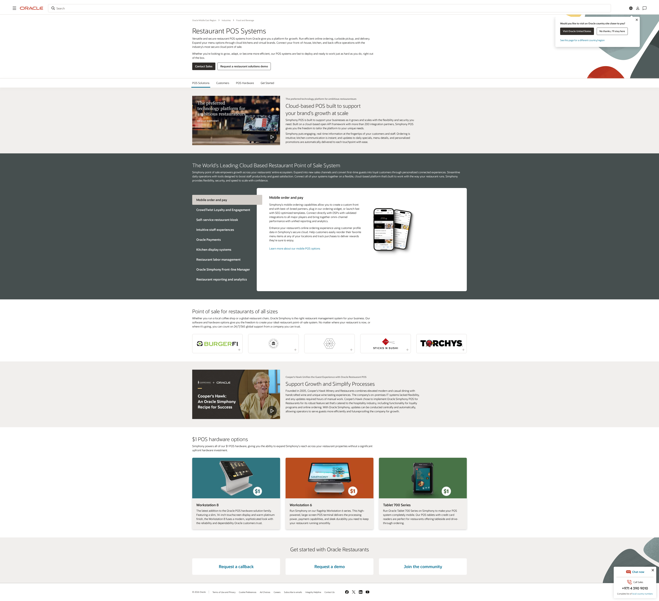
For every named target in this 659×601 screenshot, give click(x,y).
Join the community (423, 566)
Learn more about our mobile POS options (294, 248)
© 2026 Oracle (199, 592)
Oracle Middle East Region (204, 20)
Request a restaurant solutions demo (244, 66)
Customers (222, 83)
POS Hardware (245, 83)
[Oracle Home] (31, 8)
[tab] (224, 210)
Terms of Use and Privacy (223, 592)
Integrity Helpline (313, 592)
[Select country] (631, 8)
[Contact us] (645, 8)
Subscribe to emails (293, 592)
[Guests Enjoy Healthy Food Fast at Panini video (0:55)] (329, 343)
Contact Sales (203, 66)
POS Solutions (200, 83)
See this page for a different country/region (582, 40)
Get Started (267, 83)
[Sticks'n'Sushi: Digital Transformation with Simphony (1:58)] (385, 343)
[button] (14, 8)
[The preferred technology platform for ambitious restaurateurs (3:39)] (236, 120)
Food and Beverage (245, 20)
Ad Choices (265, 592)
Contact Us (330, 592)
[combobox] (329, 8)
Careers (277, 592)
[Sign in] (638, 8)
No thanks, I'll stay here (612, 31)
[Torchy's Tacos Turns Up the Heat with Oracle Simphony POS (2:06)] (441, 343)
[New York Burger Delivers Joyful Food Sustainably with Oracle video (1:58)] (273, 343)
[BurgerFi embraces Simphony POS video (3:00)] (217, 343)
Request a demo (329, 566)
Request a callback (236, 566)
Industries (226, 20)
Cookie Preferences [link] (247, 592)
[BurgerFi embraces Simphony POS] (236, 394)
